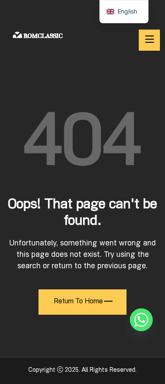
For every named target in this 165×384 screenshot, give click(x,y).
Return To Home (78, 302)
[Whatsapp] (141, 319)
